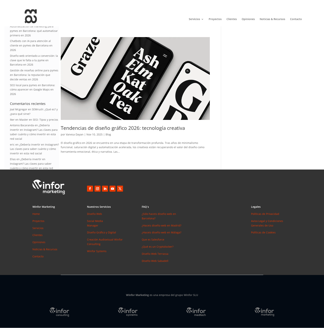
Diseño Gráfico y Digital (101, 232)
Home (36, 214)
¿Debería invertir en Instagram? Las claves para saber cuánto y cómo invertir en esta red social (34, 149)
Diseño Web (94, 214)
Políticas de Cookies (263, 232)
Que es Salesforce (153, 239)
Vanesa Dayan (74, 134)
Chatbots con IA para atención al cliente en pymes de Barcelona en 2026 (31, 45)
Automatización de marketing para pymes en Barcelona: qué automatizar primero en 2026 (34, 31)
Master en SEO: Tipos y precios (38, 119)
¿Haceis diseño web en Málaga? (161, 232)
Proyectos (215, 19)
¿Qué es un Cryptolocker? (157, 246)
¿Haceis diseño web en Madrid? (161, 225)
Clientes (231, 19)
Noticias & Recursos (272, 19)
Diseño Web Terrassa (155, 254)
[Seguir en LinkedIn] (105, 189)
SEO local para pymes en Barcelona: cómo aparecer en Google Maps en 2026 (32, 89)
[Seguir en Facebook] (90, 189)
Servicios (194, 19)
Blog (108, 134)
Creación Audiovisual (100, 239)
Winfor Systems (96, 251)
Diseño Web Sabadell (155, 261)
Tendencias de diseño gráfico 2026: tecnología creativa (123, 128)
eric (12, 144)
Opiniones (248, 19)
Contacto (296, 19)
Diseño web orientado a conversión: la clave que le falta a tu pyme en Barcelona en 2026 (34, 60)
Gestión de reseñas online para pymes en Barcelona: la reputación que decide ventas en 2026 (34, 75)
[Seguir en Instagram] (97, 189)
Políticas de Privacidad (265, 214)
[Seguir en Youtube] (113, 189)
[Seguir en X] (120, 189)
